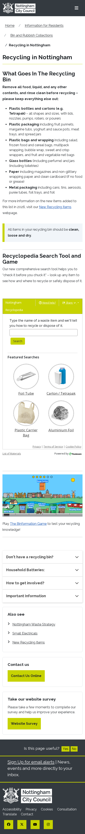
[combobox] (43, 332)
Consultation (67, 809)
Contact (27, 814)
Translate (10, 814)
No (74, 749)
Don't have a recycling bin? (29, 557)
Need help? (49, 302)
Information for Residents (44, 25)
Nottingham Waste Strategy (33, 624)
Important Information (26, 596)
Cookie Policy (73, 446)
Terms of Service (53, 446)
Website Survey (24, 724)
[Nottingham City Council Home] (27, 795)
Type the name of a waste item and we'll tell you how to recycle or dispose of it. (43, 323)
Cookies (47, 809)
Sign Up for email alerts (30, 761)
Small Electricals (25, 633)
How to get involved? (25, 583)
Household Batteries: (25, 570)
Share (69, 302)
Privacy (37, 446)
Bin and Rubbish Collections (31, 35)
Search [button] (17, 341)
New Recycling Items (55, 207)
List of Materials (11, 453)
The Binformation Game (28, 524)
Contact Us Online (26, 676)
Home (9, 25)
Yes (65, 749)
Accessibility (12, 809)
